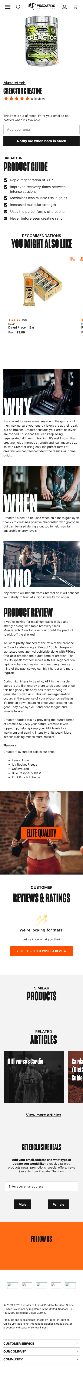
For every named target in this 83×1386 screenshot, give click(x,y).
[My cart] (75, 7)
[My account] (64, 7)
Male (23, 1204)
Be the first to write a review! (41, 951)
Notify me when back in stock (41, 141)
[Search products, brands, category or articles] (18, 7)
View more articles (43, 1115)
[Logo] (41, 7)
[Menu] (8, 6)
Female (58, 1204)
